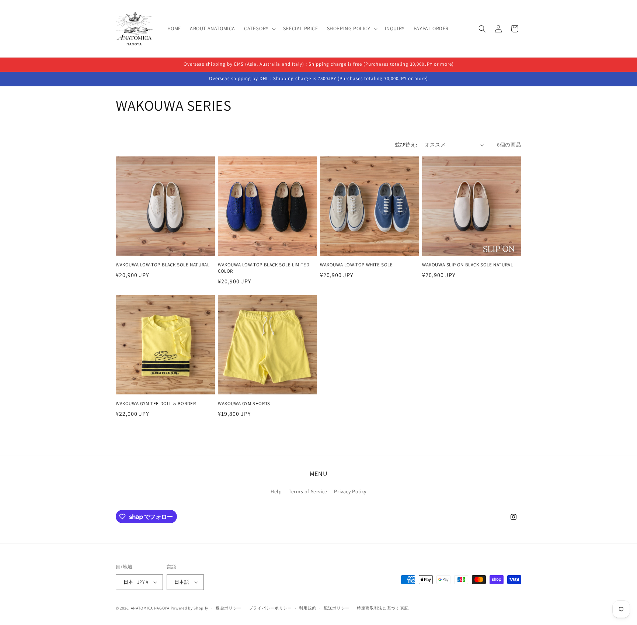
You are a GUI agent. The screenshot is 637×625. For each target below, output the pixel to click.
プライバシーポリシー (270, 608)
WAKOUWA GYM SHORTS (244, 404)
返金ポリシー (228, 608)
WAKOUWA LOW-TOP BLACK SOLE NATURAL (162, 265)
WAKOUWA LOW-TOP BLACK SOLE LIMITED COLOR (263, 268)
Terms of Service (308, 491)
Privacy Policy (350, 491)
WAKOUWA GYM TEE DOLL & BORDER (156, 404)
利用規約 (307, 608)
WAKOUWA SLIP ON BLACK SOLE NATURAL (467, 265)
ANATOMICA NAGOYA (150, 608)
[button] (259, 28)
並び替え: (406, 144)
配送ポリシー (336, 608)
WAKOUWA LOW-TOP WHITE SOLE (356, 265)
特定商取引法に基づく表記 (382, 608)
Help (276, 491)
